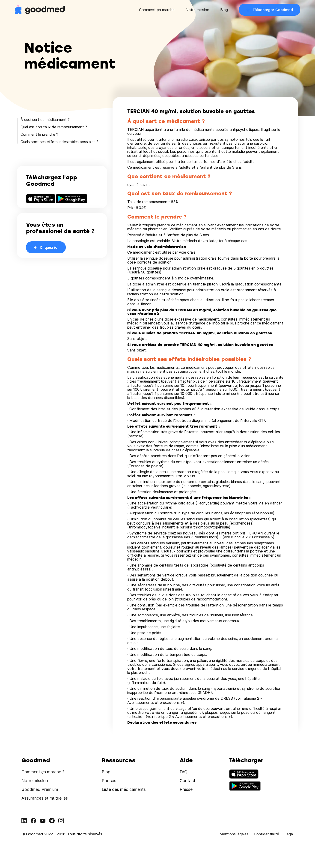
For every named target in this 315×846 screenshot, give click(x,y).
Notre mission (197, 9)
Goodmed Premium (39, 789)
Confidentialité (266, 834)
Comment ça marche (157, 9)
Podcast (110, 780)
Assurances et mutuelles (44, 798)
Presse (186, 789)
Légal (289, 834)
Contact (187, 780)
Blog (224, 9)
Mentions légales (234, 834)
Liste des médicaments (124, 789)
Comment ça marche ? (42, 771)
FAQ (183, 771)
